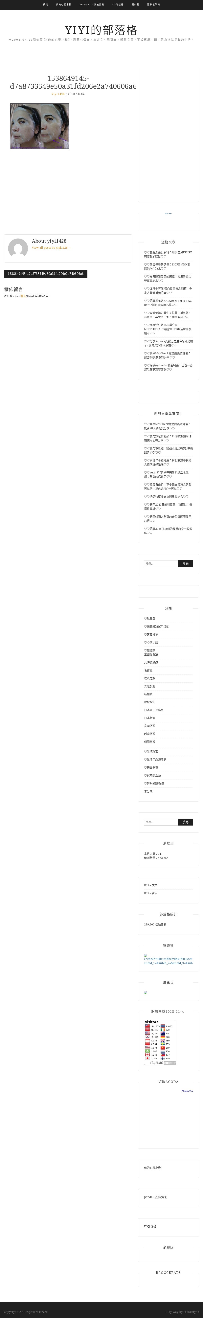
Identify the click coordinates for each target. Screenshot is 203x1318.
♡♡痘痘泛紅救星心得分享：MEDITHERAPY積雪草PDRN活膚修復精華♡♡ (167, 329)
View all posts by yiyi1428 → (51, 247)
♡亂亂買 (149, 618)
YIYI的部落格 (101, 30)
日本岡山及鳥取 (154, 710)
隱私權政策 (153, 4)
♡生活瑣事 (151, 751)
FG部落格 (118, 4)
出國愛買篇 (151, 654)
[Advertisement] (68, 192)
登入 (23, 296)
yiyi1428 (58, 94)
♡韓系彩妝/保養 (154, 783)
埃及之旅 (149, 678)
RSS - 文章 (150, 885)
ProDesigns (191, 1311)
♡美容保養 (151, 767)
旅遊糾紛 (149, 702)
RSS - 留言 (150, 893)
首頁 (45, 4)
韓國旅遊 (149, 741)
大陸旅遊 (149, 686)
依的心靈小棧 (64, 4)
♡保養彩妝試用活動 (156, 626)
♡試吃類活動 (152, 775)
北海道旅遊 (151, 662)
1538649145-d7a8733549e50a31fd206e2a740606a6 (46, 274)
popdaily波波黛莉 (91, 4)
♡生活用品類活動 (155, 759)
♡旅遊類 (149, 650)
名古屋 (148, 670)
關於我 (135, 4)
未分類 (148, 791)
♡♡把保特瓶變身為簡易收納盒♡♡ (166, 496)
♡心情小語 (151, 642)
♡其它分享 (151, 634)
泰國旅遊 (149, 725)
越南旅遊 (149, 733)
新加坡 (148, 694)
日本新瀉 (149, 717)
